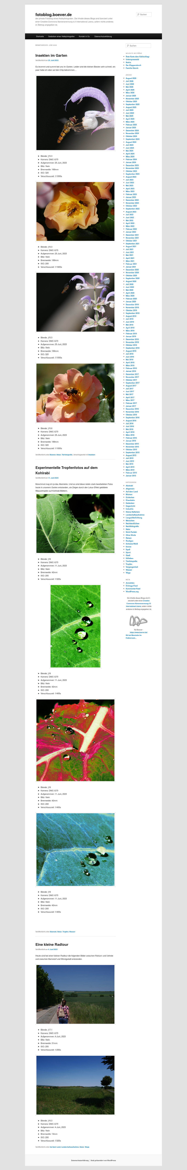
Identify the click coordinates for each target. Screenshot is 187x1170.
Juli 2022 (129, 214)
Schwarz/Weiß (132, 543)
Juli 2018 (129, 353)
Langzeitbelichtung (134, 517)
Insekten (91, 454)
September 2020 (132, 278)
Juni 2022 (130, 217)
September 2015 (132, 452)
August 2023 (131, 176)
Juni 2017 (130, 391)
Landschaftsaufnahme (70, 1147)
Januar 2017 (131, 406)
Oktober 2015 (131, 449)
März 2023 (130, 191)
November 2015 (132, 446)
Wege (87, 1147)
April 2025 (130, 119)
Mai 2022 (129, 220)
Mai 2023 (129, 185)
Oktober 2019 (131, 310)
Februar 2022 (131, 229)
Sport (128, 552)
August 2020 (131, 281)
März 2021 (130, 261)
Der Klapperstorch (133, 65)
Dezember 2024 (132, 130)
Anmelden (130, 582)
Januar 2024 (131, 162)
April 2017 (130, 397)
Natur (59, 454)
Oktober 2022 (131, 205)
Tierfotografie (67, 454)
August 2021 (131, 246)
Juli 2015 (129, 458)
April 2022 (130, 223)
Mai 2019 (129, 324)
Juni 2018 (130, 356)
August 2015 (131, 455)
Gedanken (130, 503)
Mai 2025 (129, 116)
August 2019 (131, 316)
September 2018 (132, 348)
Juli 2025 (129, 110)
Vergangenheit (132, 567)
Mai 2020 (129, 290)
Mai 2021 (129, 255)
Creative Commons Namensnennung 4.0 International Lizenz (138, 603)
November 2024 (132, 133)
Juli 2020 (129, 284)
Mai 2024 (129, 150)
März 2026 (130, 92)
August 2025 (131, 107)
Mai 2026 (129, 87)
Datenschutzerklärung (103, 36)
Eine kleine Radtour (51, 944)
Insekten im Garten (51, 55)
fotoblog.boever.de (53, 14)
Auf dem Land (55, 1147)
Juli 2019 (129, 319)
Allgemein (130, 488)
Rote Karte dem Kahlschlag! (137, 56)
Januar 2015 (131, 475)
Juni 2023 (130, 182)
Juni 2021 (130, 252)
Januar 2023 (131, 197)
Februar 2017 (131, 403)
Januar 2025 (131, 127)
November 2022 (132, 203)
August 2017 (131, 385)
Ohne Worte (131, 535)
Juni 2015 (130, 461)
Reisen (129, 538)
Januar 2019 (131, 336)
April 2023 (130, 188)
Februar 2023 (131, 194)
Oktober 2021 (131, 240)
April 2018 (130, 362)
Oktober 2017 (131, 380)
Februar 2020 (131, 298)
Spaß (128, 549)
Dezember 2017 (132, 374)
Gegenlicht (130, 506)
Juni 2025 (130, 113)
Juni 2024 (130, 148)
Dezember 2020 (132, 269)
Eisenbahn (130, 500)
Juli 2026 (129, 81)
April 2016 (130, 432)
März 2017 (130, 400)
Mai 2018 (129, 359)
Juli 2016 (129, 423)
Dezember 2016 (132, 409)
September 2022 (132, 208)
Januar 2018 (131, 371)
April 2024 (130, 153)
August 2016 (131, 420)
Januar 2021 (131, 266)
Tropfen (65, 931)
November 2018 (132, 342)
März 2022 (130, 226)
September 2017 (132, 382)
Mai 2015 (129, 464)
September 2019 (132, 313)
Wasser (72, 931)
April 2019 (130, 327)
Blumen (53, 454)
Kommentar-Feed (133, 588)
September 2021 (132, 243)
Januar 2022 (131, 232)
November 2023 (132, 168)
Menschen (130, 520)
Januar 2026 (131, 95)
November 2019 (132, 307)
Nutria (128, 62)
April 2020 (130, 293)
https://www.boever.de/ (138, 632)
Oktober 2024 (131, 136)
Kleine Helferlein (133, 512)
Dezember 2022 (132, 200)
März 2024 (130, 156)
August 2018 (131, 351)
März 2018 (130, 365)
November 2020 (132, 272)
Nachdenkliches (132, 523)
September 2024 (132, 139)
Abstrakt (53, 931)
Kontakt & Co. (84, 36)
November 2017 (132, 377)
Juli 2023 (129, 179)
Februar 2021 (131, 264)
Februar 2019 (131, 333)
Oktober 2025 (131, 101)
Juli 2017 (129, 388)
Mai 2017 (129, 394)
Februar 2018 (131, 368)
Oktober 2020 (131, 275)
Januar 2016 (131, 440)
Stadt (128, 555)
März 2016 (130, 435)
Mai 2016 (129, 429)
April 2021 (130, 258)
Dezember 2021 (132, 235)
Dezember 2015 (132, 443)
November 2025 (132, 98)
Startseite (40, 36)
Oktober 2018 (131, 345)
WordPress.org (132, 591)
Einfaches (130, 497)
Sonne (128, 546)
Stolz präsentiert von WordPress (103, 1160)
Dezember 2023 (132, 165)
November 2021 (132, 237)
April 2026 (130, 89)
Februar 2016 (131, 438)
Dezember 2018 (132, 339)
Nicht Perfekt (131, 532)
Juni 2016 (130, 426)
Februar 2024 (131, 159)
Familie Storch (132, 68)
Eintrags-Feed (132, 585)
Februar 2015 (131, 472)
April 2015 (130, 467)
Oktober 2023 (131, 171)
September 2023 (132, 174)
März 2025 (130, 121)
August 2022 (131, 211)
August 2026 (131, 78)
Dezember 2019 (132, 304)
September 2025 (132, 104)
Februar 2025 (131, 124)
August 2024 (131, 142)
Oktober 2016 (131, 414)
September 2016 (132, 417)
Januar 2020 (131, 301)
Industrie (129, 508)
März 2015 (130, 469)
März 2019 (130, 330)
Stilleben (129, 558)
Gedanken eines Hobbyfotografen (61, 36)
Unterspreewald (132, 59)
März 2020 (130, 295)
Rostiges (129, 540)
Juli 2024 (129, 145)
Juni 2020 (130, 287)
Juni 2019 (130, 321)
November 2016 (132, 411)
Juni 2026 (130, 84)
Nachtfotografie (132, 526)
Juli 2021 (129, 249)
